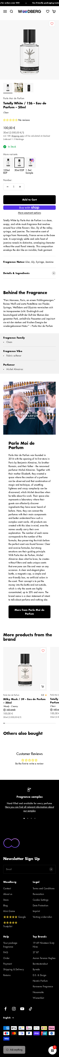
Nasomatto (38, 992)
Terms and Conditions (44, 888)
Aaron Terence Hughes (44, 958)
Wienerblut (38, 998)
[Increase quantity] (20, 186)
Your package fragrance (10, 945)
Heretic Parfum (40, 981)
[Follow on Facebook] (5, 1009)
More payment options (29, 213)
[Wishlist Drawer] (47, 11)
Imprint (36, 911)
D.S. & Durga (39, 975)
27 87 (36, 952)
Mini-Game (9, 911)
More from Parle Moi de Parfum (29, 612)
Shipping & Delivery (13, 969)
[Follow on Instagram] (14, 1009)
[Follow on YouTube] (22, 1009)
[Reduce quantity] (7, 186)
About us (7, 894)
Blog (5, 905)
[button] (10, 120)
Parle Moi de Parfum (13, 98)
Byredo (36, 969)
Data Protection (40, 905)
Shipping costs (17, 136)
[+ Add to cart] (43, 687)
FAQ (5, 952)
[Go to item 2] (18, 88)
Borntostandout (40, 964)
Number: (7, 180)
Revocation (38, 894)
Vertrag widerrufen (42, 917)
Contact (7, 888)
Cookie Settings (40, 900)
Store (6, 900)
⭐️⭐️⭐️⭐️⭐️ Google (14, 917)
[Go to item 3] (28, 88)
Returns (6, 975)
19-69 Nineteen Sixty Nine (44, 945)
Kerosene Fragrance (43, 986)
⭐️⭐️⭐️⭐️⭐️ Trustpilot (10, 924)
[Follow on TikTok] (30, 1009)
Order (6, 958)
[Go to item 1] (7, 88)
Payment (7, 964)
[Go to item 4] (34, 818)
